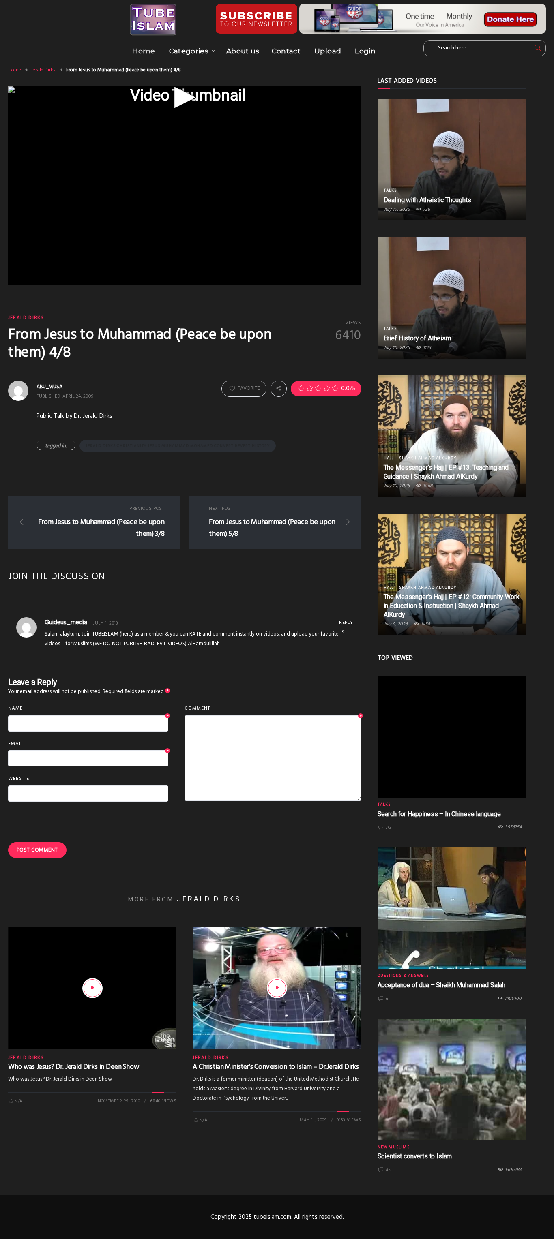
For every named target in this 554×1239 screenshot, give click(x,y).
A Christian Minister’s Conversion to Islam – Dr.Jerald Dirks (276, 1066)
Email (88, 744)
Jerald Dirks (43, 70)
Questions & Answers (403, 975)
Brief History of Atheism (417, 338)
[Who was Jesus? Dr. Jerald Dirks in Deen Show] (92, 988)
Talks (390, 190)
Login (365, 51)
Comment (273, 708)
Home (143, 51)
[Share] (279, 389)
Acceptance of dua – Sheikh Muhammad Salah (441, 985)
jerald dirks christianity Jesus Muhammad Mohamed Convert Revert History (178, 446)
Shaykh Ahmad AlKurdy (427, 458)
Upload (327, 51)
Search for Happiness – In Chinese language (439, 814)
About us (243, 51)
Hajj (389, 458)
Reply (346, 622)
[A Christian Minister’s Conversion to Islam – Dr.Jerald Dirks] (277, 988)
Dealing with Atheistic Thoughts (427, 200)
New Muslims (394, 1147)
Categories (188, 51)
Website (18, 779)
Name (88, 708)
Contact (286, 51)
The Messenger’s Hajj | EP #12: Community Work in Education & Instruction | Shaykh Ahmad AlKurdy (452, 605)
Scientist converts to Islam (415, 1156)
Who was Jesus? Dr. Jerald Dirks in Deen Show (73, 1066)
